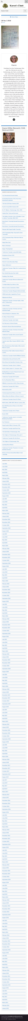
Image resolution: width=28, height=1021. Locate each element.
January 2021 (5, 657)
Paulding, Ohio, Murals (7, 276)
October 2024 (5, 525)
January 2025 (5, 516)
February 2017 (5, 794)
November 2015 (6, 838)
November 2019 (6, 698)
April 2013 (4, 929)
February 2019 (5, 724)
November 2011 (6, 979)
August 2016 (5, 812)
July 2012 (4, 955)
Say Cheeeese (5, 422)
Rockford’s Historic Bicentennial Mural (11, 326)
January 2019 (5, 727)
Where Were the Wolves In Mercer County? (13, 396)
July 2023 (4, 569)
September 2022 (6, 598)
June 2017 (4, 782)
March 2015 (5, 862)
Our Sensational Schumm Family (10, 195)
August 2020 (5, 671)
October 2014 (5, 876)
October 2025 (5, 490)
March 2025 (5, 510)
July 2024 (4, 534)
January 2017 (5, 797)
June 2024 (4, 537)
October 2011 (5, 982)
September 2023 (6, 563)
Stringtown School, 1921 (8, 255)
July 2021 (4, 639)
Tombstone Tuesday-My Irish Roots (11, 438)
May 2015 (4, 856)
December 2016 (6, 800)
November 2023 (6, 557)
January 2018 (5, 762)
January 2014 (5, 903)
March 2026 (5, 475)
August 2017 (5, 777)
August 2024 (5, 531)
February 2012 (5, 970)
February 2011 (5, 1005)
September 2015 (6, 844)
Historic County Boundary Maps (10, 261)
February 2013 (5, 935)
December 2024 (6, 519)
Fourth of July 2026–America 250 (10, 206)
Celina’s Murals (6, 305)
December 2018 (6, 730)
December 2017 (6, 765)
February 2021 (5, 654)
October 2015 (5, 841)
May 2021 (4, 645)
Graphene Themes (12, 1019)
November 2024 (6, 522)
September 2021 (6, 633)
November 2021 (6, 627)
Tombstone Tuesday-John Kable (10, 320)
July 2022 (4, 604)
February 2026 (5, 478)
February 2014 (5, 900)
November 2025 (6, 487)
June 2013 (4, 923)
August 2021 (5, 636)
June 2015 (4, 853)
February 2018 (5, 759)
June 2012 (4, 958)
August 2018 (5, 741)
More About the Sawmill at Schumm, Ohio (12, 362)
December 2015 (6, 835)
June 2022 (4, 607)
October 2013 (5, 911)
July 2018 (4, 744)
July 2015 (4, 850)
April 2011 (4, 999)
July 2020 (4, 674)
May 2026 (4, 469)
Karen (3, 22)
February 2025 (5, 513)
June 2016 (4, 818)
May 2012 (4, 961)
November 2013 (6, 908)
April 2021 (4, 648)
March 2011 (5, 1002)
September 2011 (6, 985)
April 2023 (4, 578)
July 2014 (4, 885)
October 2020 (5, 665)
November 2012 (6, 944)
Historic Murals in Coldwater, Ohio (10, 313)
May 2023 (4, 575)
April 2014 (4, 894)
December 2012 (6, 941)
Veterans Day (5, 258)
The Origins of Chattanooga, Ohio (10, 441)
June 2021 (4, 642)
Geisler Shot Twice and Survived (10, 213)
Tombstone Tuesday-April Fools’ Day (11, 428)
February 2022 (5, 619)
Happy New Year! (6, 242)
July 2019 (4, 709)
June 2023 (4, 572)
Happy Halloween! (6, 265)
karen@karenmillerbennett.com (15, 1016)
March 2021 (5, 651)
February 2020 (5, 689)
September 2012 (6, 949)
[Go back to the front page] (14, 6)
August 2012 (5, 952)
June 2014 (4, 888)
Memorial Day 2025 (7, 389)
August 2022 (5, 601)
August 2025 (5, 496)
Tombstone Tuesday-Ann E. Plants (10, 410)
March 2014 (5, 897)
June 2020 (4, 677)
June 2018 (4, 747)
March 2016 (5, 826)
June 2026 (4, 466)
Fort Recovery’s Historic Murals (10, 323)
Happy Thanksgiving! (7, 248)
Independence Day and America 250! (11, 358)
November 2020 (6, 662)
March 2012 (5, 967)
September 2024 (6, 528)
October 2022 (5, 595)
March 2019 (5, 721)
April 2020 (4, 683)
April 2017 (4, 788)
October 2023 (5, 560)
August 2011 (5, 987)
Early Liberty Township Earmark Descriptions (13, 226)
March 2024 (5, 545)
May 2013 (4, 926)
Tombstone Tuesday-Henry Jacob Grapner (12, 334)
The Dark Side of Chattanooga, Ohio (11, 431)
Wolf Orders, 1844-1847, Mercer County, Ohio (13, 402)
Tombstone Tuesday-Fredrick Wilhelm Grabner (13, 355)
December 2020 (6, 660)
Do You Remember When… (8, 380)
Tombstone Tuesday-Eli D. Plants (10, 386)
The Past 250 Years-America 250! (10, 203)
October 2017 (5, 771)
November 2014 (6, 873)
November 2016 (6, 803)
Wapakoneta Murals (7, 297)
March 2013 (5, 932)
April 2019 (4, 718)
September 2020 (6, 668)
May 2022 (4, 610)
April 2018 (4, 753)
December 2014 (6, 870)
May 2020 (4, 680)
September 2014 (6, 879)
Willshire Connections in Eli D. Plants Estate (13, 383)
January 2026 (5, 481)
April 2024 (4, 542)
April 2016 (4, 823)
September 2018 (6, 739)
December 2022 (6, 589)
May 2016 (4, 821)
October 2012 (5, 946)
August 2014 (5, 882)
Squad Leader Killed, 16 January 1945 (11, 425)
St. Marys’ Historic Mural (8, 316)
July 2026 (4, 463)
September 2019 (6, 703)
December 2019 (6, 695)
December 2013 (6, 905)
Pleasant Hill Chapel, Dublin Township (11, 229)
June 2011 (4, 993)
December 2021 (6, 624)
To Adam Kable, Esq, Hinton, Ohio (10, 284)
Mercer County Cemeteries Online (10, 287)
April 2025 (4, 507)
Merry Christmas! (6, 245)
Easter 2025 (5, 414)
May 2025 (4, 504)
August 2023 (5, 566)
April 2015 (4, 859)
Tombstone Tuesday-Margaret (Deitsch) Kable (13, 291)
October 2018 (5, 736)
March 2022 (5, 616)
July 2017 (4, 780)
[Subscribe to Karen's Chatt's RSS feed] (2, 1)
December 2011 (6, 976)
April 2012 (4, 964)
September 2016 (6, 809)
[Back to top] (24, 1012)
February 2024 (5, 548)
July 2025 (4, 498)
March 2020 (5, 686)
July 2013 (4, 920)
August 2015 (5, 847)
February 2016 (5, 829)
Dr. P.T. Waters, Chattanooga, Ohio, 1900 (12, 210)
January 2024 (5, 551)
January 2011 (5, 1008)
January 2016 (5, 832)
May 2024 (4, 539)
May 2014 (4, 891)
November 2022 (6, 592)
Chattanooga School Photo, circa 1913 (11, 392)
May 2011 (4, 996)
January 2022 (5, 621)
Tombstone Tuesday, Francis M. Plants (11, 399)
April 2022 (4, 613)
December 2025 (6, 484)
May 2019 (4, 715)
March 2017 (5, 791)
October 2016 (5, 806)
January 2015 (5, 867)
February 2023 (5, 583)
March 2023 (5, 580)
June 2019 (4, 712)
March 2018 (5, 756)
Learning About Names (7, 444)
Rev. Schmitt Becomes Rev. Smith (10, 273)
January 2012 (5, 973)
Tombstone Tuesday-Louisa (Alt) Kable (11, 252)
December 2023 (6, 554)
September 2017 (6, 774)
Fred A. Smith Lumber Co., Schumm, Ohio (12, 368)
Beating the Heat (6, 337)
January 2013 (5, 938)
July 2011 (4, 990)
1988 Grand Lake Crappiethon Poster (11, 294)
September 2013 (6, 914)
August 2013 (5, 917)
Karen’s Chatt (4, 10)
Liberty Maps (15, 17)
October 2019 (5, 700)
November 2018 (6, 733)
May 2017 (4, 785)
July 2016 (4, 815)
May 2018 (4, 750)
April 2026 (4, 472)
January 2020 (5, 692)
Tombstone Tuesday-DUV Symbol (10, 376)
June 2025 (4, 501)
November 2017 (6, 768)
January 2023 (5, 586)
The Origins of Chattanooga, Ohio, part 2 (12, 435)
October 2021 (5, 630)
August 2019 (5, 706)
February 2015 (5, 864)
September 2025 (6, 493)
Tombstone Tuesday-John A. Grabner (11, 365)
